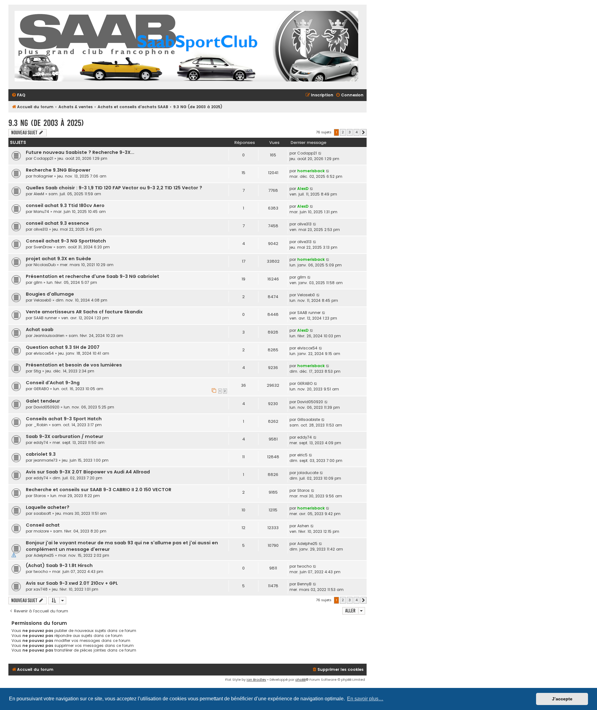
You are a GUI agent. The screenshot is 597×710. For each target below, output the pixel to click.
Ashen (303, 525)
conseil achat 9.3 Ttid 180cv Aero (65, 205)
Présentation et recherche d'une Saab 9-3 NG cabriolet (92, 276)
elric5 (302, 455)
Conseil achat (43, 525)
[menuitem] (18, 95)
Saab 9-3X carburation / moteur (64, 436)
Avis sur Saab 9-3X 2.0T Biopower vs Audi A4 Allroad (88, 472)
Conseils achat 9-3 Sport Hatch (64, 419)
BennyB (304, 584)
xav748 (41, 589)
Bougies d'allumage (50, 294)
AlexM (39, 193)
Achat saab (39, 329)
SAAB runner (45, 317)
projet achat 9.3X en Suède (58, 259)
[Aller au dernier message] (320, 153)
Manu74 (41, 211)
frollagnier (43, 176)
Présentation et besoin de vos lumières (74, 365)
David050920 (46, 407)
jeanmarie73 (46, 460)
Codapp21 (43, 158)
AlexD (302, 188)
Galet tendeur (43, 401)
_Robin (41, 424)
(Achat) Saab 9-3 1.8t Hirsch (59, 565)
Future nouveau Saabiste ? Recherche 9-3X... (80, 152)
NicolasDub (45, 264)
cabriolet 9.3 (41, 454)
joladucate (307, 472)
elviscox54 (44, 353)
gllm (38, 282)
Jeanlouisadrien (49, 335)
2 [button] (343, 132)
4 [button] (356, 132)
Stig (37, 371)
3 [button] (350, 132)
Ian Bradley (256, 679)
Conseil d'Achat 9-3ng (53, 383)
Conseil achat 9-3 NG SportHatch (66, 241)
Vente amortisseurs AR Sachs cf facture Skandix (84, 312)
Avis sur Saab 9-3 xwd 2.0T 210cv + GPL (72, 583)
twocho (41, 571)
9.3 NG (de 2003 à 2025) (46, 123)
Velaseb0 (42, 300)
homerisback (311, 170)
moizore (41, 531)
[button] (363, 132)
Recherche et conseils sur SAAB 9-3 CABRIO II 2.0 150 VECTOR (98, 489)
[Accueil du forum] (186, 47)
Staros (40, 495)
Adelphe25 (44, 555)
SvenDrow (43, 247)
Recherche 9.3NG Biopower (58, 170)
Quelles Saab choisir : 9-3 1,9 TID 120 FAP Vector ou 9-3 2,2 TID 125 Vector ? (114, 188)
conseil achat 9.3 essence (57, 223)
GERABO (41, 388)
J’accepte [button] (562, 698)
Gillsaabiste (308, 419)
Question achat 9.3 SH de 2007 (63, 347)
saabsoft (42, 513)
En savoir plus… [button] (365, 698)
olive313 (41, 229)
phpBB (300, 679)
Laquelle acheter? (47, 507)
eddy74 (41, 442)
